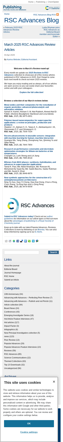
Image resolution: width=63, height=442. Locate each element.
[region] (29, 409)
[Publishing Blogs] (31, 8)
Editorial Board (10, 269)
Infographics (9, 329)
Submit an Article (11, 280)
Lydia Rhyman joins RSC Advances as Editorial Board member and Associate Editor (50, 32)
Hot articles (9, 322)
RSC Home (9, 276)
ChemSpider (53, 2)
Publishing (40, 2)
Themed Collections (13, 361)
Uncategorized (10, 368)
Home (31, 2)
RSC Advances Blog (31, 20)
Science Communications (15, 358)
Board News (9, 308)
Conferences (10, 312)
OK (29, 423)
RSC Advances (10, 354)
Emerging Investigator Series (17, 315)
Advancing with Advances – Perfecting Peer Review (26, 298)
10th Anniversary (11, 294)
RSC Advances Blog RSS (44, 15)
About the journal (11, 266)
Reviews (8, 350)
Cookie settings (28, 432)
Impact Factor (10, 326)
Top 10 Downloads (12, 365)
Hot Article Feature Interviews (17, 319)
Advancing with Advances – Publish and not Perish (26, 301)
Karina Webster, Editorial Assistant (22, 59)
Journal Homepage (12, 273)
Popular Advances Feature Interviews (20, 347)
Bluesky (41, 229)
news (6, 336)
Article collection (11, 305)
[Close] (54, 381)
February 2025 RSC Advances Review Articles (13, 29)
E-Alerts (38, 232)
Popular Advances (12, 343)
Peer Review (10, 340)
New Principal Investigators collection (20, 333)
